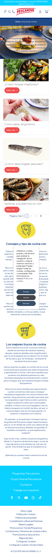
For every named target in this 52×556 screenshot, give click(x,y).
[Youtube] (26, 497)
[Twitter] (19, 497)
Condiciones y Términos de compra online (26, 531)
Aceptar (26, 292)
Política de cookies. (24, 279)
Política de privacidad (26, 517)
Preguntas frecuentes (26, 473)
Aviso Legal (26, 510)
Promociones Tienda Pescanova (26, 527)
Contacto (26, 484)
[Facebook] (12, 497)
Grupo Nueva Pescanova (26, 479)
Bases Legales (26, 524)
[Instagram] (33, 497)
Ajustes (26, 297)
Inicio (17, 21)
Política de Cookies (26, 514)
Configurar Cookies (26, 541)
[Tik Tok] (40, 497)
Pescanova (26, 12)
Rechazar (26, 303)
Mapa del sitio (26, 538)
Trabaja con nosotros (26, 490)
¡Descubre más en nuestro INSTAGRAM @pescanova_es (26, 2)
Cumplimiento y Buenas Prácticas (26, 521)
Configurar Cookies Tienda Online (26, 544)
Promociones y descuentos (26, 534)
